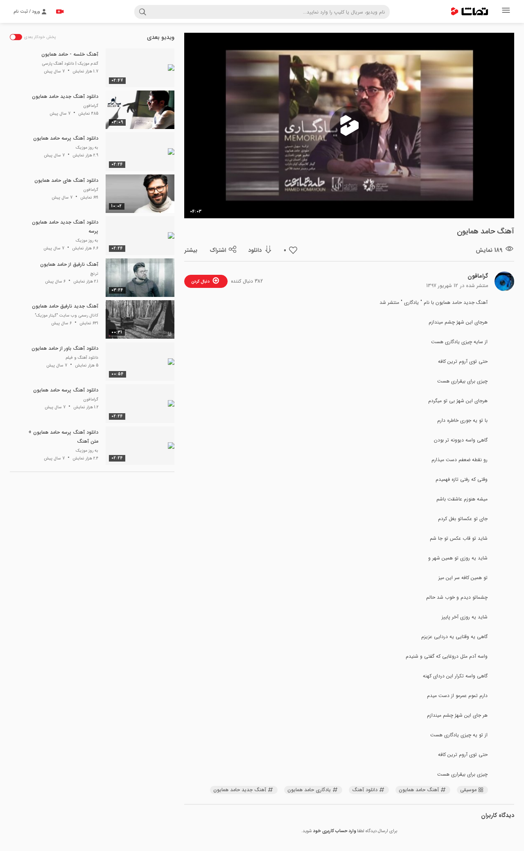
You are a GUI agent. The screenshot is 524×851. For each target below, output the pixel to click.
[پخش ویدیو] (349, 125)
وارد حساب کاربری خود (334, 831)
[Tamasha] (469, 11)
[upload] (59, 11)
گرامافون (478, 276)
